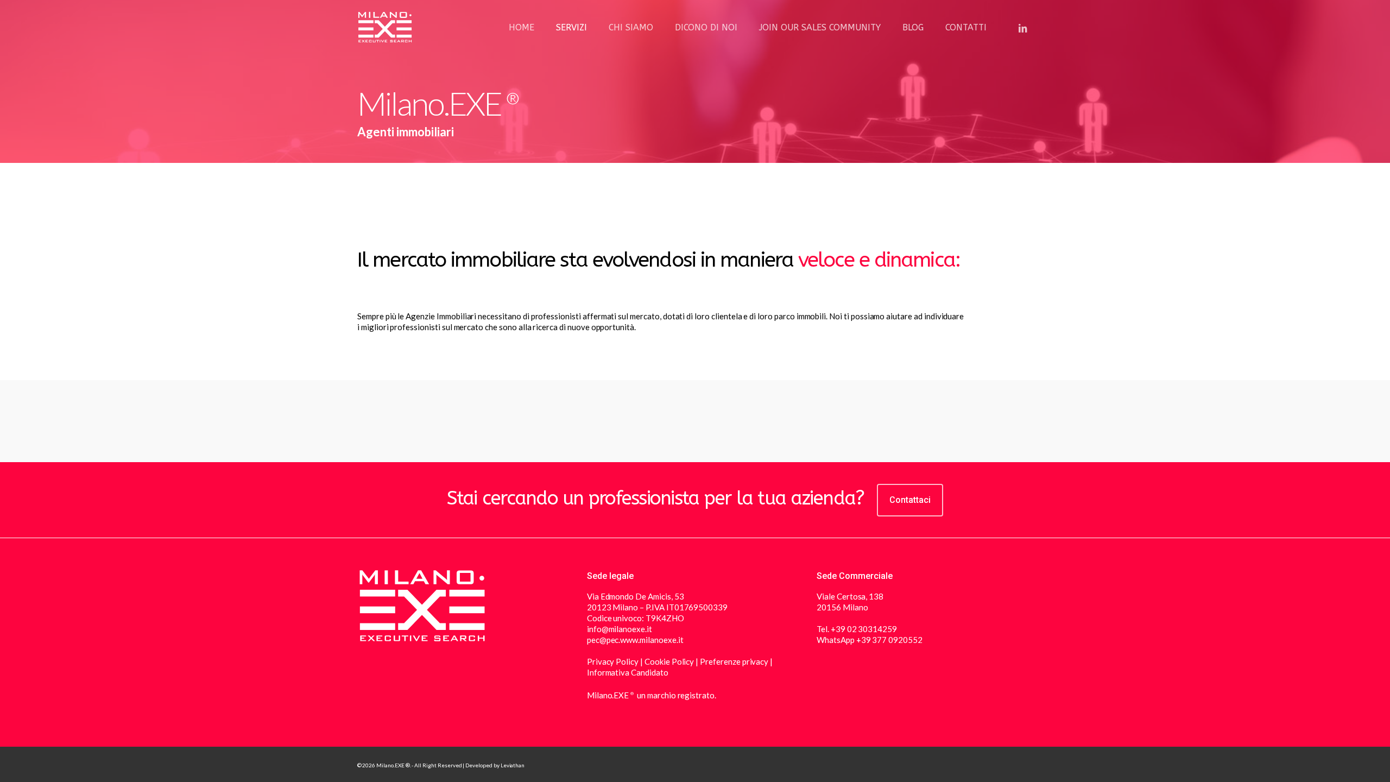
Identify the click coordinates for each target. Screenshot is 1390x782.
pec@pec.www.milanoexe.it (635, 640)
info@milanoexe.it (619, 629)
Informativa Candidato (627, 672)
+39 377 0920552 (889, 640)
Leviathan (513, 765)
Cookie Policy (669, 661)
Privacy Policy (613, 661)
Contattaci (910, 500)
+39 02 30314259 (864, 629)
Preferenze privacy (733, 661)
